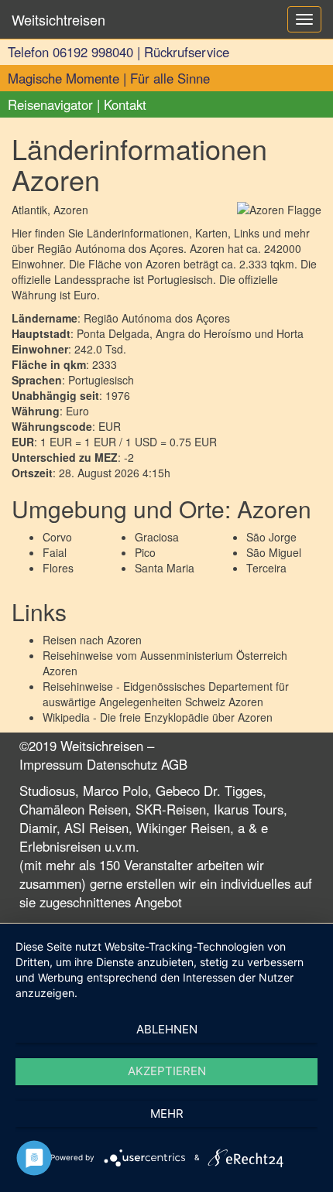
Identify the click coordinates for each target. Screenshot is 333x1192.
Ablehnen (166, 1029)
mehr (167, 1113)
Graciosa (157, 537)
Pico (145, 552)
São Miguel (273, 552)
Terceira (266, 568)
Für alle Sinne (170, 78)
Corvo (57, 537)
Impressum (51, 764)
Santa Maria (164, 568)
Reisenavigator (50, 104)
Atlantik (29, 209)
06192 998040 (93, 52)
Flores (58, 568)
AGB (174, 764)
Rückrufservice (186, 52)
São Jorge (271, 537)
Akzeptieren (167, 1071)
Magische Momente (63, 78)
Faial (55, 552)
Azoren (124, 639)
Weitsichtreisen (58, 19)
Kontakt (125, 104)
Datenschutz (122, 764)
